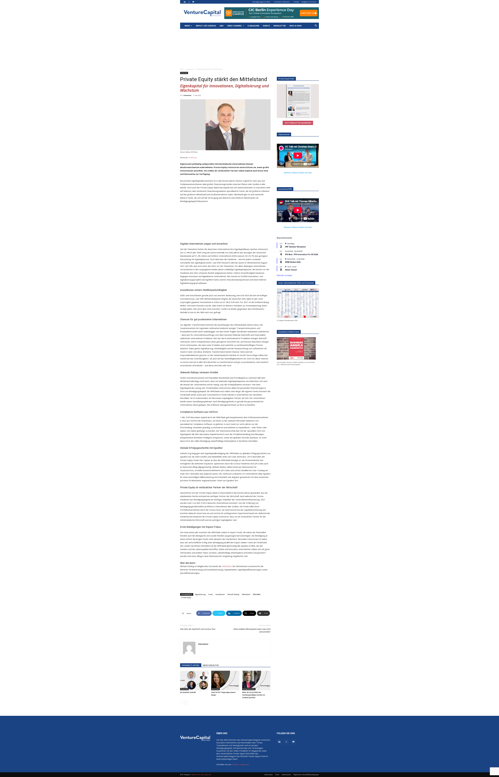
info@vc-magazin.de (240, 764)
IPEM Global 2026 (293, 262)
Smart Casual (291, 269)
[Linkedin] (185, 2)
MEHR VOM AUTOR (211, 665)
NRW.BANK (256, 594)
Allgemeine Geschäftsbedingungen (306, 774)
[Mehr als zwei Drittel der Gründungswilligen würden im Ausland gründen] (256, 680)
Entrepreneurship (249, 689)
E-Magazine (253, 25)
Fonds (210, 594)
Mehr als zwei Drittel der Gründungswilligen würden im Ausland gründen (253, 695)
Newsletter (280, 25)
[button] (316, 26)
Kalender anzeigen (284, 275)
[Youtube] (193, 2)
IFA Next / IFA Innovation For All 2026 (301, 254)
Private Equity (186, 597)
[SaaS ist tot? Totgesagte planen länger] (225, 680)
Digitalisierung (200, 594)
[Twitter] (189, 2)
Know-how (190, 69)
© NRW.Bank (193, 158)
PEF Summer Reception (295, 246)
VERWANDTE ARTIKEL (191, 665)
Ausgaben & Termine (308, 2)
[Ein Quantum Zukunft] (194, 680)
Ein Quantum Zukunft (188, 692)
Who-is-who (295, 25)
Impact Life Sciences (206, 25)
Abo (222, 25)
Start (181, 69)
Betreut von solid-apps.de (201, 774)
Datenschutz (286, 774)
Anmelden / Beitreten (282, 2)
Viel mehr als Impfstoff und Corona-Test (197, 629)
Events (266, 25)
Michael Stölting (233, 594)
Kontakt (296, 2)
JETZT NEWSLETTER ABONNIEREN (298, 123)
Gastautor (187, 95)
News (187, 25)
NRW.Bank (226, 566)
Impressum (268, 774)
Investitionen (220, 594)
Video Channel (234, 25)
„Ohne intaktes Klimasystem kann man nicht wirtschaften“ (252, 630)
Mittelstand (246, 594)
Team (277, 774)
